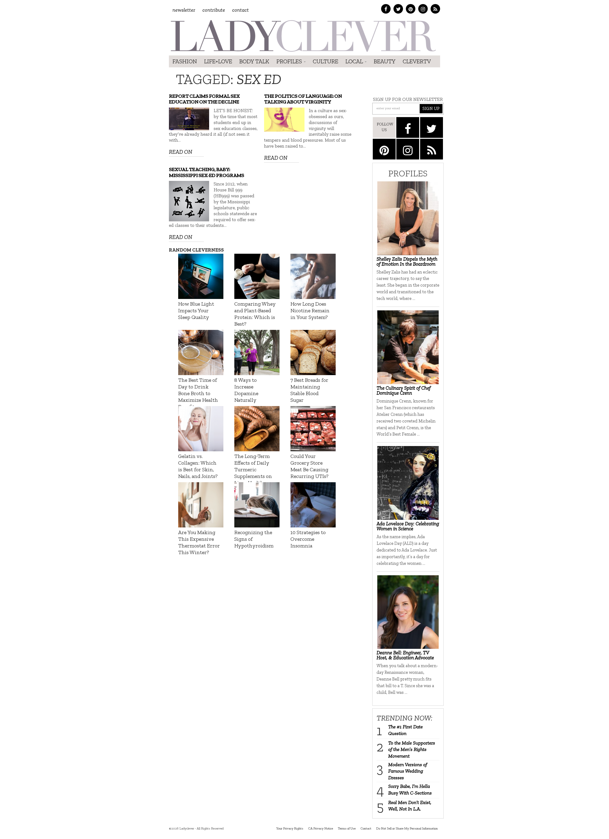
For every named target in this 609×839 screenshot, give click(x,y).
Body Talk (254, 61)
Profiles (289, 61)
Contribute (213, 10)
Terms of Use (347, 828)
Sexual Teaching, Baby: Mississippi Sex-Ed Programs (206, 172)
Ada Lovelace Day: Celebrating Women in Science (408, 526)
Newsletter (183, 10)
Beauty (385, 61)
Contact (240, 10)
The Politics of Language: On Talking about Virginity (303, 99)
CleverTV (417, 61)
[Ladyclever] (302, 35)
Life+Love (218, 61)
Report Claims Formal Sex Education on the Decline (204, 99)
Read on (180, 151)
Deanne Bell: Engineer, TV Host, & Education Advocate (405, 655)
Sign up (431, 108)
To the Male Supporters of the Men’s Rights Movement (411, 749)
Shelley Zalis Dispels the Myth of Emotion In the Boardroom (407, 261)
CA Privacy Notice (320, 828)
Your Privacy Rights (289, 828)
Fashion (184, 61)
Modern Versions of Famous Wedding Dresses (407, 771)
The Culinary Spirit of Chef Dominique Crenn (404, 390)
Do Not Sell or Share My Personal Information (407, 828)
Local (354, 61)
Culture (325, 61)
